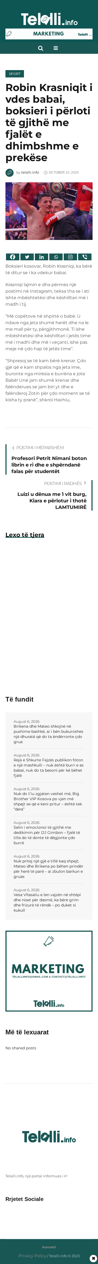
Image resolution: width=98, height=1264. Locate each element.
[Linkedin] (41, 257)
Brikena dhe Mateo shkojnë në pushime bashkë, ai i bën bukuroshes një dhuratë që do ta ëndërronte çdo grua (48, 734)
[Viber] (84, 257)
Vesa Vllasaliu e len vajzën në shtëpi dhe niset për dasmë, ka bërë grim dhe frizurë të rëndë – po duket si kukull (47, 902)
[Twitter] (27, 257)
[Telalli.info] (49, 21)
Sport (14, 74)
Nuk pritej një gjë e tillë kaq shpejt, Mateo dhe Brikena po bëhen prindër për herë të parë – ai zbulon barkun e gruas (48, 869)
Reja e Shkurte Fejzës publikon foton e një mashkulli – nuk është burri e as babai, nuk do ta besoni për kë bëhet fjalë (49, 768)
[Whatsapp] (56, 257)
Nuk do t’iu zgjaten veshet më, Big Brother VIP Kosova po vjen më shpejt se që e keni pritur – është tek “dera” (48, 801)
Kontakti (49, 1247)
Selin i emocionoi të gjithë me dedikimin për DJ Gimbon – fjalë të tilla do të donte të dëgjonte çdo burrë (47, 835)
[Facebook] (12, 257)
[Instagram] (70, 257)
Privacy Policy (32, 1255)
